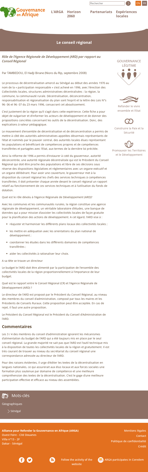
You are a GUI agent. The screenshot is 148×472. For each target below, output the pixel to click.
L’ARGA (57, 11)
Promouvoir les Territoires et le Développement (129, 152)
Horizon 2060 (74, 13)
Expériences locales (126, 13)
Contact (141, 436)
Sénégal (16, 411)
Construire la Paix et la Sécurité (129, 130)
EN (138, 3)
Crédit (142, 446)
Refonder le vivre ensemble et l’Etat (129, 108)
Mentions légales (135, 430)
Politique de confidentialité (128, 441)
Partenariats (101, 11)
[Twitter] (29, 460)
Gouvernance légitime (129, 63)
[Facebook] (21, 460)
